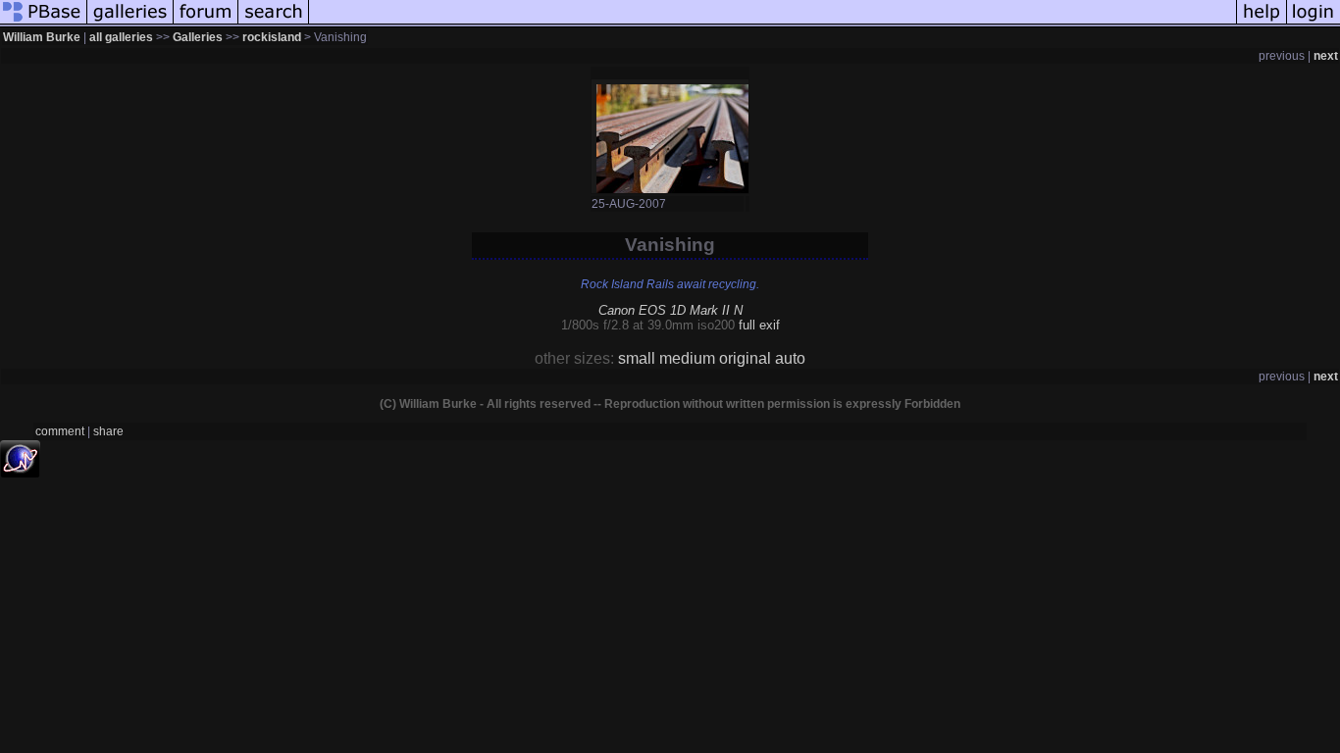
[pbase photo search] (273, 23)
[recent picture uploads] (130, 23)
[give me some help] (1261, 23)
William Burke (41, 37)
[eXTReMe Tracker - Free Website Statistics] (20, 472)
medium (687, 358)
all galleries (121, 37)
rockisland (271, 37)
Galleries (198, 37)
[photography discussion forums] (206, 23)
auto (790, 358)
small (636, 358)
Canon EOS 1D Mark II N (670, 310)
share (108, 431)
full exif (759, 325)
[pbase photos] (43, 23)
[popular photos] (772, 23)
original (745, 358)
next (1326, 56)
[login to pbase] (1313, 23)
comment (59, 431)
